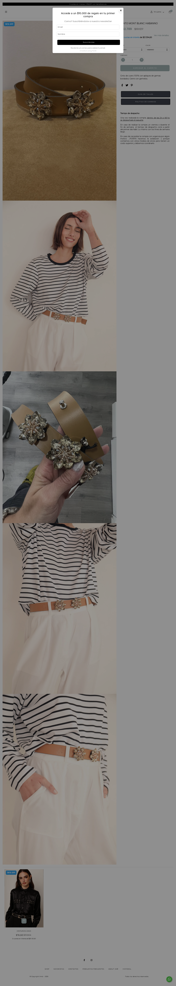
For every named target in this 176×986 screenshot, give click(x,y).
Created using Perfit (88, 51)
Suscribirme (88, 42)
